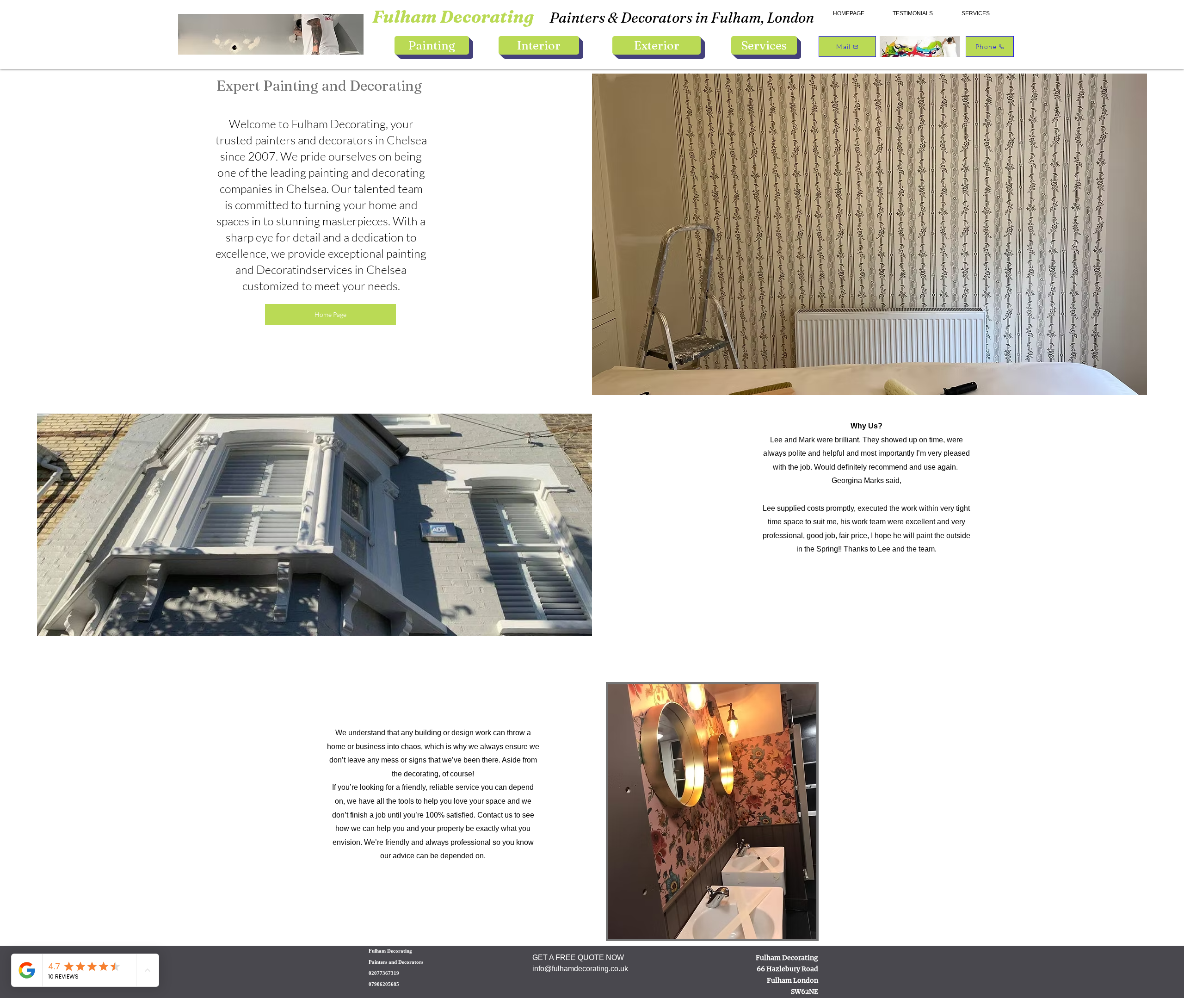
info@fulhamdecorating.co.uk (580, 969)
